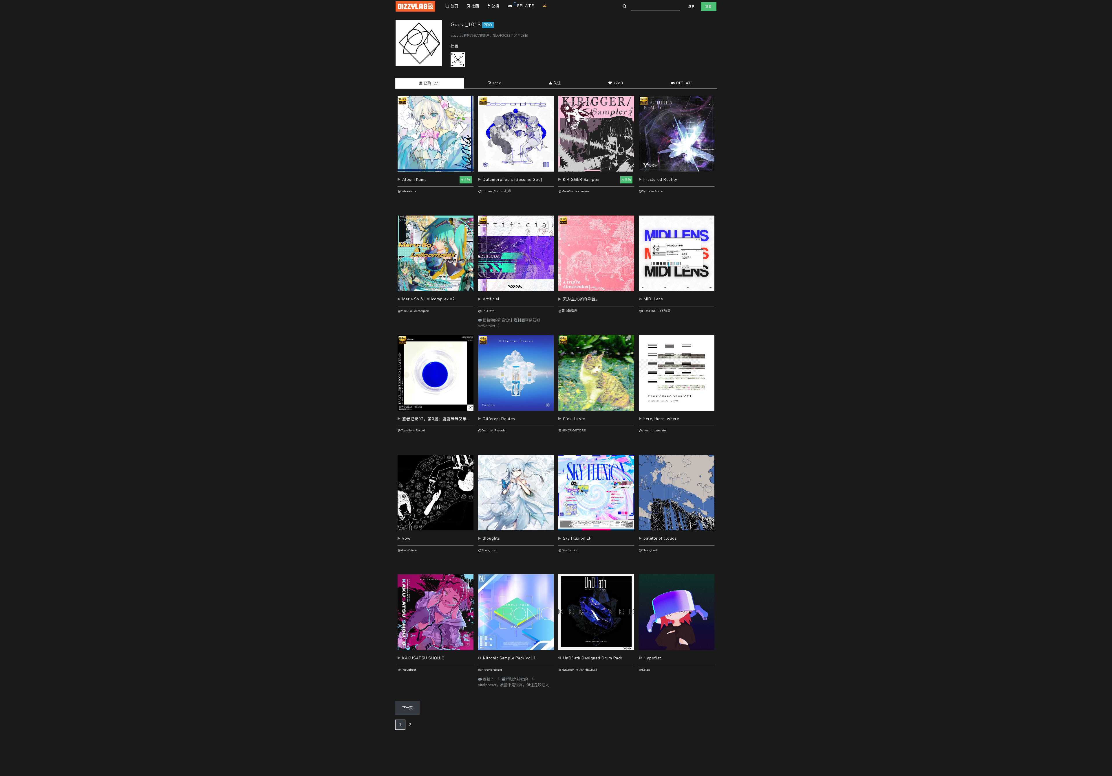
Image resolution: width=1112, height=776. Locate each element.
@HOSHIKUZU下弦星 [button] (654, 311)
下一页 (407, 708)
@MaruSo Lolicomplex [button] (574, 191)
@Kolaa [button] (644, 669)
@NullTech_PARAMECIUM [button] (577, 669)
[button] (435, 181)
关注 (556, 83)
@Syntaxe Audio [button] (651, 191)
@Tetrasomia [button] (407, 191)
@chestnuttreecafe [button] (652, 430)
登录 (691, 6)
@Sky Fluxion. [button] (568, 550)
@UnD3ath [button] (486, 311)
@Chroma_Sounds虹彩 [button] (494, 191)
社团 (474, 6)
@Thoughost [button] (487, 550)
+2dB (617, 83)
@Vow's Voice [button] (407, 550)
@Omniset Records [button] (491, 430)
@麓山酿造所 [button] (567, 311)
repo (497, 83)
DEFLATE (684, 83)
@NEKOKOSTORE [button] (572, 430)
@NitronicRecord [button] (490, 669)
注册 (708, 6)
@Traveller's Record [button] (411, 430)
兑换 (495, 6)
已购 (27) (431, 83)
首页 (453, 6)
